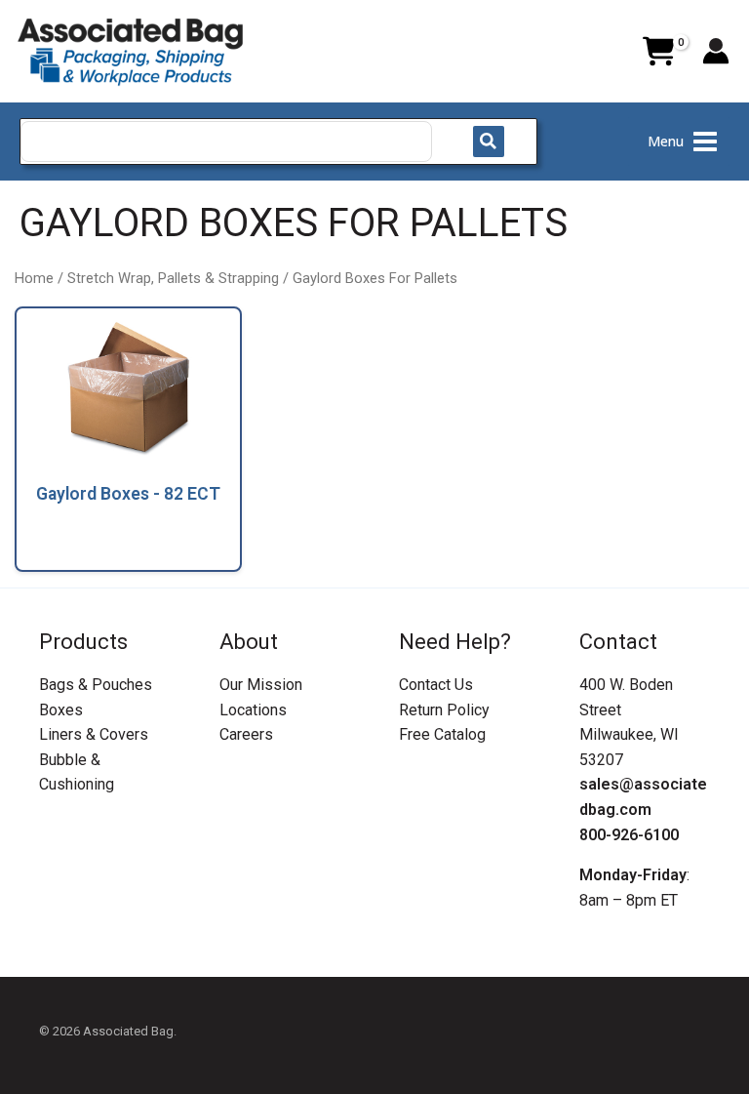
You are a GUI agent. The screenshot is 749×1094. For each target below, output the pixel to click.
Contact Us (436, 684)
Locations (253, 710)
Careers (246, 734)
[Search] (488, 141)
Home (34, 278)
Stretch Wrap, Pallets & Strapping (173, 278)
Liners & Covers (93, 734)
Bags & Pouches (95, 684)
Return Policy (444, 710)
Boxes (61, 710)
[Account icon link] (715, 50)
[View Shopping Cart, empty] (658, 51)
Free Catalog (442, 734)
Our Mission (260, 684)
